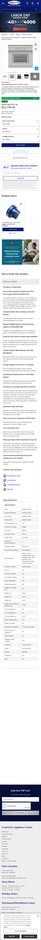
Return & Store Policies (9, 861)
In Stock (4, 841)
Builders (4, 846)
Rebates (4, 836)
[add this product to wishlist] (36, 49)
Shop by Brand (6, 839)
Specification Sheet (13, 476)
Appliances (5, 34)
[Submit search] (36, 9)
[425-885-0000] (32, 3)
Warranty (10, 489)
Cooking (12, 34)
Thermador (12, 111)
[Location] (27, 3)
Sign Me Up (20, 813)
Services (4, 851)
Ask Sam (20, 178)
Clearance (5, 844)
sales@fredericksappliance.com (16, 878)
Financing (5, 849)
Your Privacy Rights (20, 931)
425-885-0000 (11, 876)
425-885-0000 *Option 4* (15, 912)
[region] (20, 926)
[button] (3, 3)
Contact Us (5, 858)
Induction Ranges (27, 34)
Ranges (18, 34)
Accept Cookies (29, 936)
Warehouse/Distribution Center (18, 903)
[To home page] (14, 3)
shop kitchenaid (20, 29)
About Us (5, 853)
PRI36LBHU (9, 113)
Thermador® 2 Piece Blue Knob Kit (11, 222)
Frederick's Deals (7, 834)
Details (35, 98)
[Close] (38, 916)
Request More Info (21, 158)
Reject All (12, 936)
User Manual (11, 480)
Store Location (9, 866)
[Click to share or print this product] (36, 44)
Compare (14, 233)
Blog (3, 856)
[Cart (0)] (38, 3)
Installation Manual (13, 485)
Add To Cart (20, 145)
